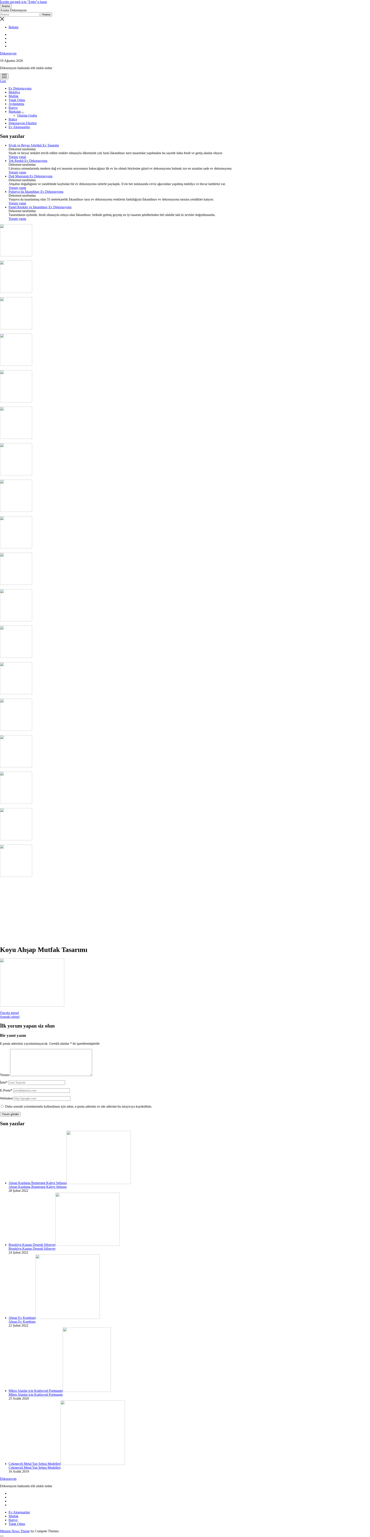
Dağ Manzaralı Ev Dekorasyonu (30, 176)
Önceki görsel (9, 1013)
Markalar (15, 111)
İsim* (3, 1082)
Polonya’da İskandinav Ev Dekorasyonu (36, 191)
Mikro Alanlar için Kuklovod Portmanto (36, 1391)
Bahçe (13, 119)
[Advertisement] (185, 911)
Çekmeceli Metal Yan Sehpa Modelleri (35, 1464)
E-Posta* (6, 1090)
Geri (3, 81)
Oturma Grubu (27, 115)
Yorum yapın (17, 157)
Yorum (4, 1075)
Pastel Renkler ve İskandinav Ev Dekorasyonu (40, 207)
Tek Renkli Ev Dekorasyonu (28, 161)
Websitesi (6, 1098)
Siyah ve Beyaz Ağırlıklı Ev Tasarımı (34, 145)
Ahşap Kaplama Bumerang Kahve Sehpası (38, 1183)
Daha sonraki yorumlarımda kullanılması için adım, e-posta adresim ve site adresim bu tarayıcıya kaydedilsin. (78, 1106)
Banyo (13, 107)
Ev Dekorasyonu (20, 88)
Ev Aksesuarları (19, 127)
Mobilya (14, 92)
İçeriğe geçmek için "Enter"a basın (23, 2)
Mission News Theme (15, 1531)
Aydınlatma (16, 104)
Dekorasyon (8, 53)
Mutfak (13, 96)
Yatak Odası (17, 100)
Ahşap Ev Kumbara (22, 1318)
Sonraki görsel (9, 1017)
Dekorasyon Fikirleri (23, 123)
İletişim (13, 27)
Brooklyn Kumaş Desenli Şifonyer (32, 1245)
